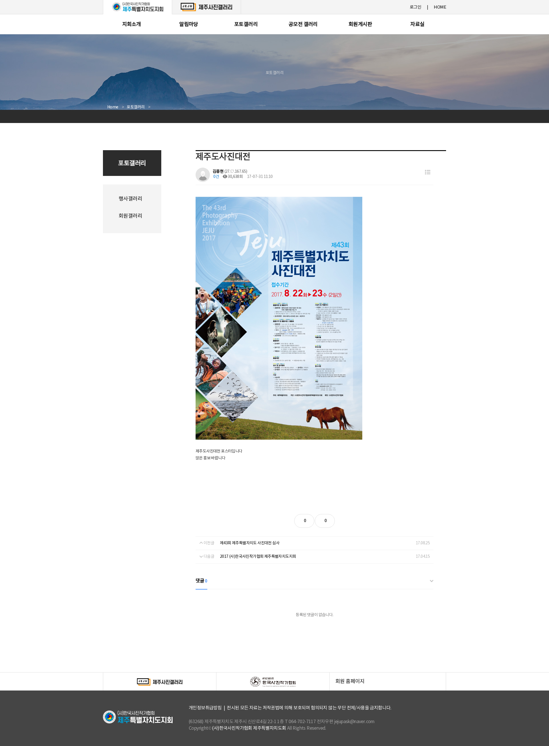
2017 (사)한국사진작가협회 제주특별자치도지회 (258, 556)
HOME (440, 7)
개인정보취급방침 (205, 708)
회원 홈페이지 (390, 684)
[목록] (427, 173)
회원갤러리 (130, 216)
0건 (216, 176)
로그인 (415, 7)
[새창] (206, 7)
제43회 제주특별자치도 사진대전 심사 (249, 543)
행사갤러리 (130, 199)
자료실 (417, 24)
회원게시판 (360, 24)
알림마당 (188, 24)
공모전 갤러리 (303, 24)
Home (112, 107)
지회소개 (131, 24)
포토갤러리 (246, 24)
